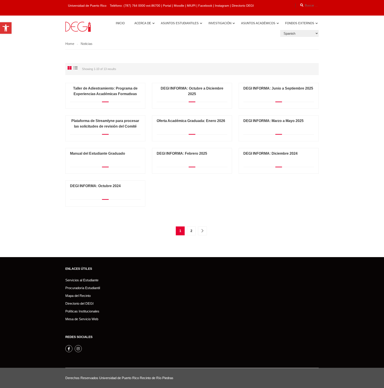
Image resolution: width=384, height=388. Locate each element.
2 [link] (191, 231)
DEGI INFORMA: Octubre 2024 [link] (95, 186)
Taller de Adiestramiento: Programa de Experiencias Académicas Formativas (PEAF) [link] (105, 93)
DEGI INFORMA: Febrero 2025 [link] (182, 153)
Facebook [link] (205, 5)
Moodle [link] (179, 5)
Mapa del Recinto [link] (78, 296)
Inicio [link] (120, 23)
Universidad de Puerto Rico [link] (119, 378)
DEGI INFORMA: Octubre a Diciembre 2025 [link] (192, 91)
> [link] (202, 230)
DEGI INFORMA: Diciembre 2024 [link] (270, 153)
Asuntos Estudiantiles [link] (180, 23)
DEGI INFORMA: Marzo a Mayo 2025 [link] (273, 121)
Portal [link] (167, 5)
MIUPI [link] (191, 5)
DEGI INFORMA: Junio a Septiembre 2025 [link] (278, 88)
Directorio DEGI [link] (243, 5)
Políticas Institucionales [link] (82, 311)
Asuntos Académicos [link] (258, 23)
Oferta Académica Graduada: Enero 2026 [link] (191, 121)
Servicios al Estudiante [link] (81, 280)
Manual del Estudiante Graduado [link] (97, 153)
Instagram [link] (222, 5)
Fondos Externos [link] (299, 23)
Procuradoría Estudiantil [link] (82, 288)
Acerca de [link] (142, 23)
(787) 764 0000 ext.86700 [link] (142, 5)
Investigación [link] (219, 23)
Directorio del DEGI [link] (79, 303)
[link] (6, 28)
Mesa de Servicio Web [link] (81, 319)
